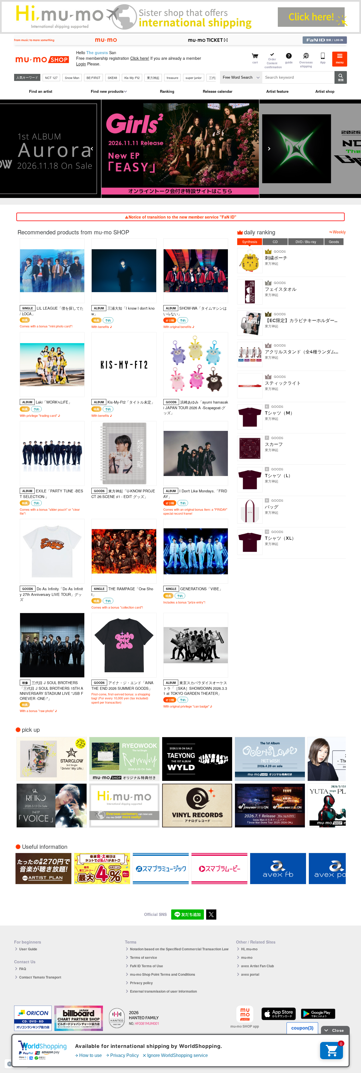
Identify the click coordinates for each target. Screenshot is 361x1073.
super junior (194, 77)
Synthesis (249, 241)
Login (81, 64)
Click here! (139, 58)
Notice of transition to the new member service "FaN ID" (182, 217)
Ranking (167, 91)
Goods (334, 241)
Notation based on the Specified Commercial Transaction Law (179, 948)
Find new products (107, 91)
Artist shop (324, 91)
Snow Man (72, 77)
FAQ (22, 968)
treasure (172, 77)
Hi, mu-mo (249, 948)
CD (275, 241)
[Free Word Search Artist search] (241, 77)
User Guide (28, 948)
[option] (180, 149)
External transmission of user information (163, 991)
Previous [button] (91, 148)
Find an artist (40, 91)
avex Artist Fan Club (257, 965)
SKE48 (112, 77)
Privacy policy (141, 982)
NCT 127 (51, 77)
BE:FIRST (93, 77)
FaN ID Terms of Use (146, 965)
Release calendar (217, 91)
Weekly (339, 232)
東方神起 (153, 77)
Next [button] (269, 148)
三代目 (213, 77)
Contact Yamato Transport (40, 977)
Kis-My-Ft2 (132, 77)
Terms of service (143, 957)
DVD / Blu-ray (306, 241)
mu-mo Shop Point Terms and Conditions (162, 974)
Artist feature (277, 91)
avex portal (250, 974)
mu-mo (246, 957)
